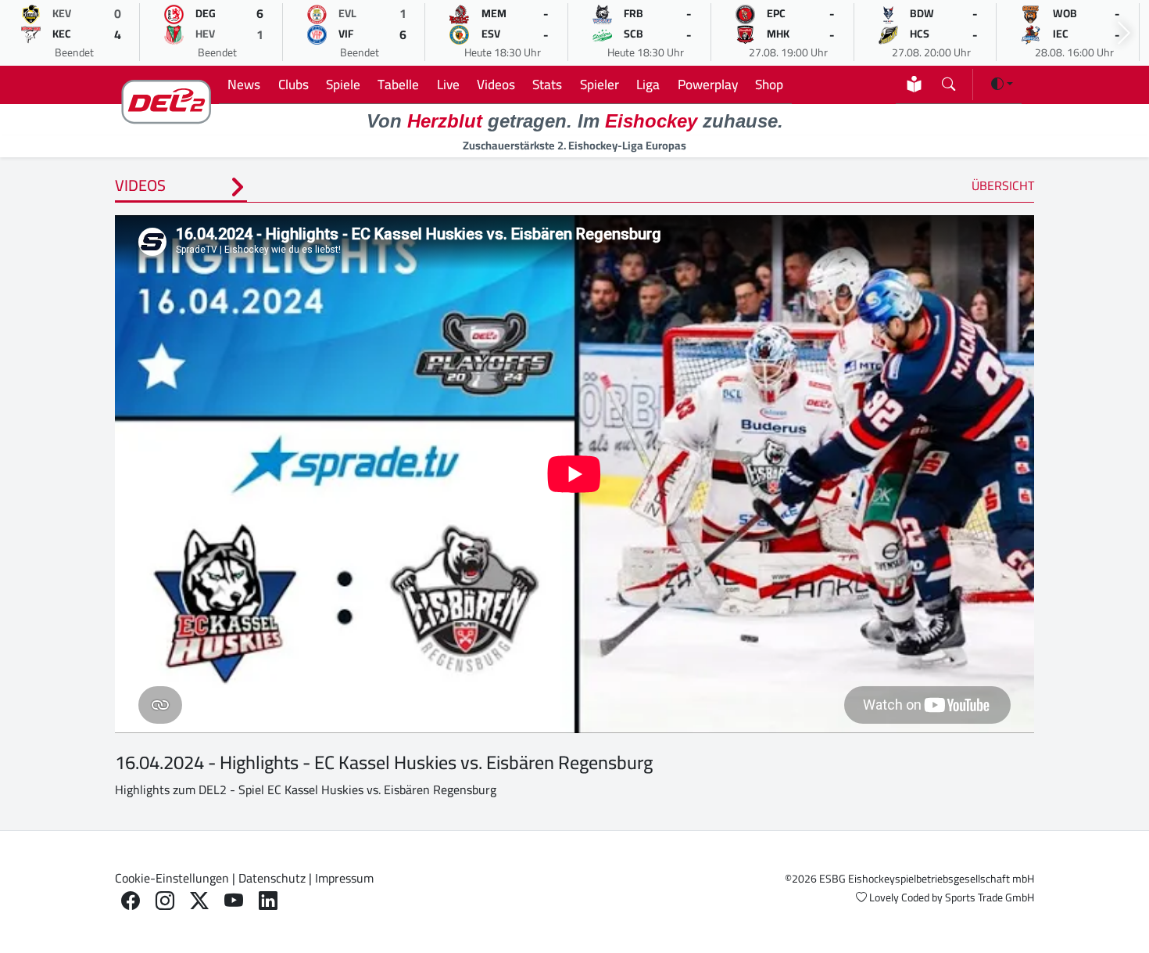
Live (448, 84)
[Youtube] (233, 901)
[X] (199, 901)
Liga (648, 84)
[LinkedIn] (268, 901)
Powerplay (708, 84)
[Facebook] (130, 901)
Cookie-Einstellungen (172, 878)
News (243, 84)
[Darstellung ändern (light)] (1002, 83)
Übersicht (1003, 185)
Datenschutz (272, 878)
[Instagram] (165, 901)
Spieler (599, 84)
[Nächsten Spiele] (1124, 33)
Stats (547, 84)
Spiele (343, 84)
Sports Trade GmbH (989, 897)
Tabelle (398, 84)
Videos (496, 84)
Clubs (293, 84)
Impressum (344, 878)
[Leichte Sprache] (914, 84)
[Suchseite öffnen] (948, 81)
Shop (769, 84)
